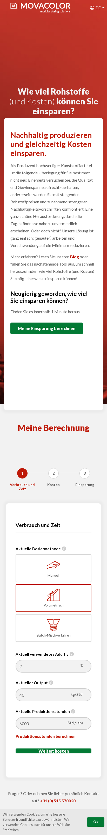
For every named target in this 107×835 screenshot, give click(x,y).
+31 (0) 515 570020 (58, 800)
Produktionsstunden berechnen (46, 736)
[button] (99, 8)
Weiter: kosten (53, 750)
